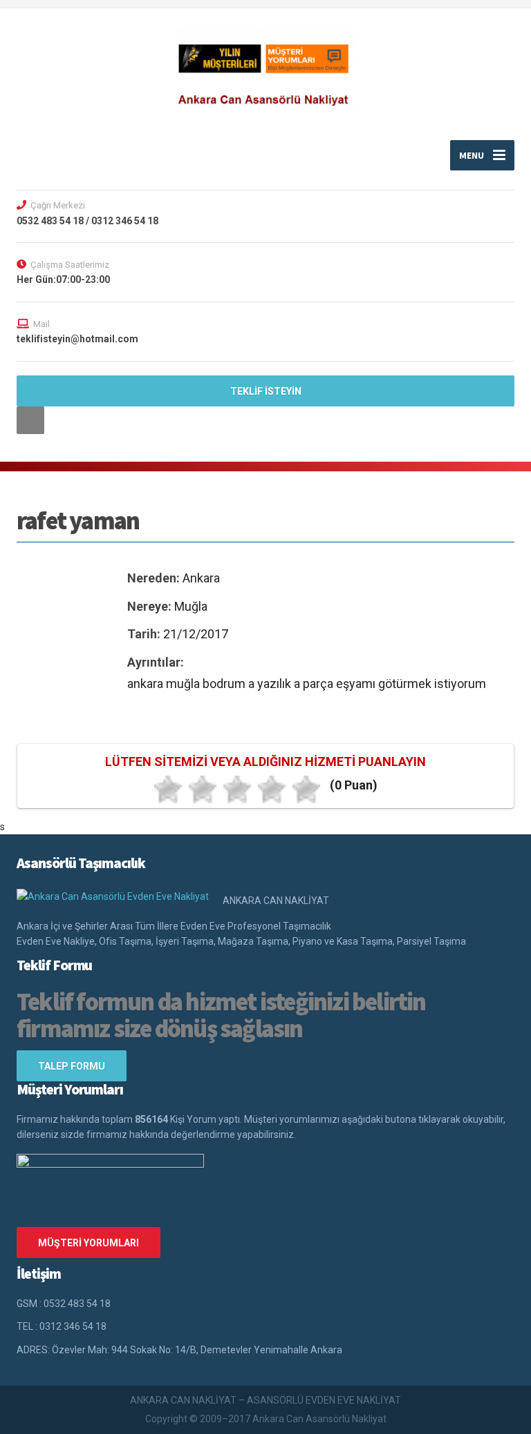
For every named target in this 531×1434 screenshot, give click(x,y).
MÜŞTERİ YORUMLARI (88, 1242)
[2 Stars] (202, 789)
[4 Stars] (272, 789)
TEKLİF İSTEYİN (265, 391)
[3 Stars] (237, 789)
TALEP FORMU (71, 1066)
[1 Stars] (168, 789)
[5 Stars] (306, 789)
